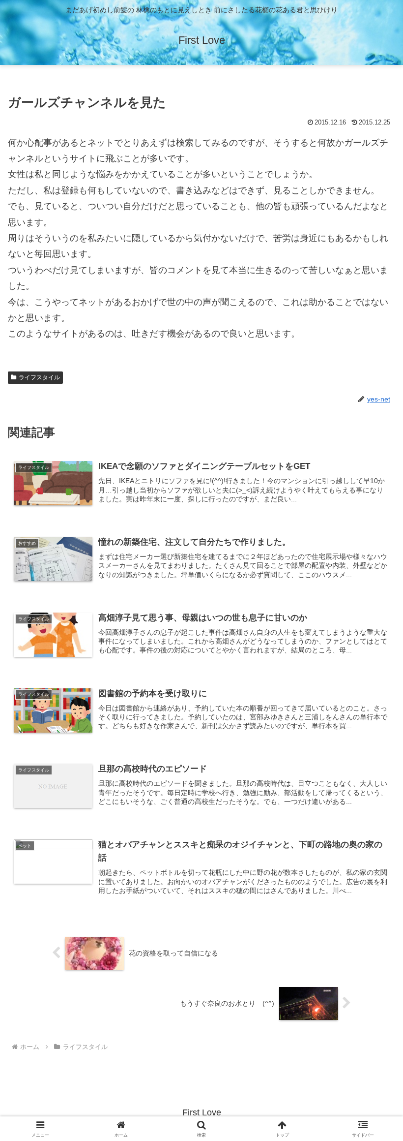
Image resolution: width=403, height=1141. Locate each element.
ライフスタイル (39, 377)
